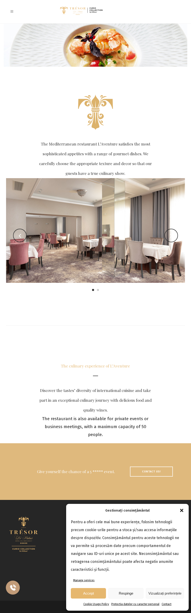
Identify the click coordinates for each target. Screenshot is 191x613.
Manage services (84, 580)
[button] (181, 510)
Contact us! (151, 471)
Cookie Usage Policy (96, 604)
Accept (88, 593)
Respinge (126, 593)
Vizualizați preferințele (164, 593)
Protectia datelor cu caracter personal (135, 604)
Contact (166, 604)
